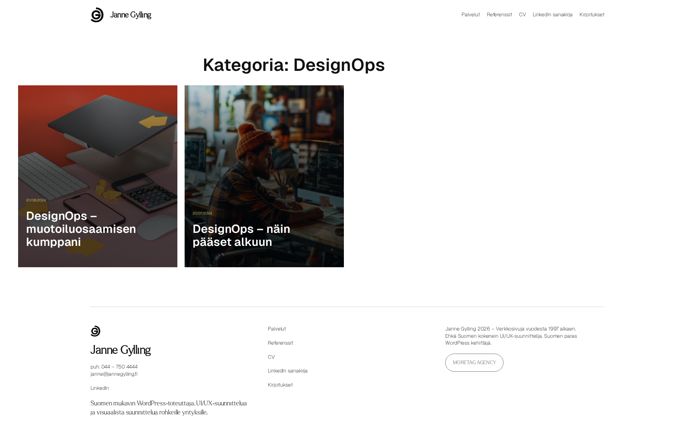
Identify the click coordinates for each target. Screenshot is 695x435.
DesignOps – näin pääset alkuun (241, 235)
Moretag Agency (474, 362)
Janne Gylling (130, 14)
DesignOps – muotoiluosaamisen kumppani (81, 228)
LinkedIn (99, 388)
